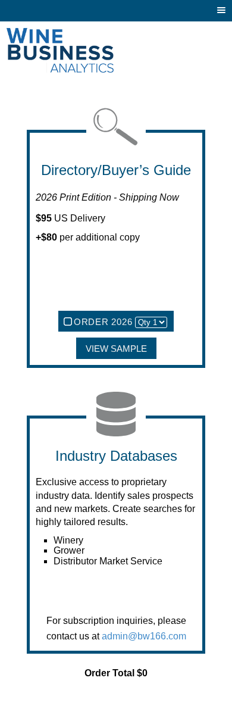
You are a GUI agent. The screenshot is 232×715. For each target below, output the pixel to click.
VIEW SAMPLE (116, 349)
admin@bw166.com (144, 636)
